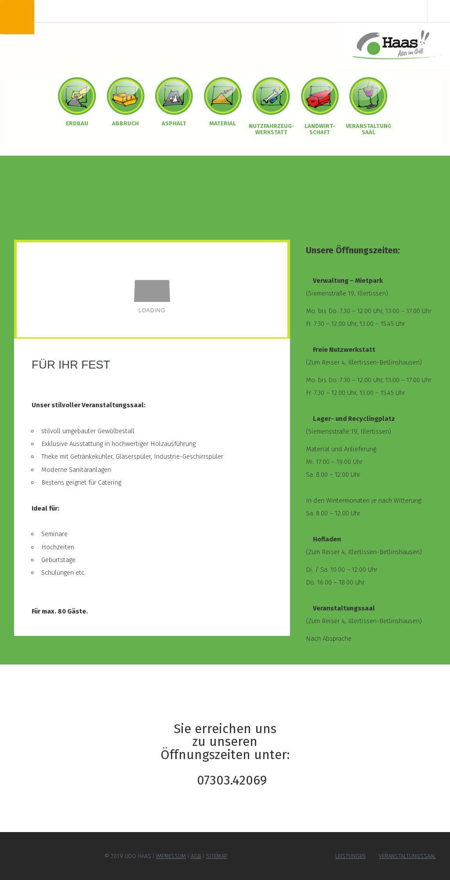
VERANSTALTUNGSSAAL (407, 856)
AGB (196, 856)
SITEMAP (216, 856)
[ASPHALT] (174, 95)
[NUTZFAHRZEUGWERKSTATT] (271, 95)
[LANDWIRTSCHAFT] (320, 95)
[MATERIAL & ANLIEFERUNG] (222, 95)
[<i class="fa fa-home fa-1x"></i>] (395, 44)
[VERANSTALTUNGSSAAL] (368, 95)
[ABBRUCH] (125, 95)
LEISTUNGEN (350, 856)
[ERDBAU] (76, 95)
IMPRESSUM (171, 856)
